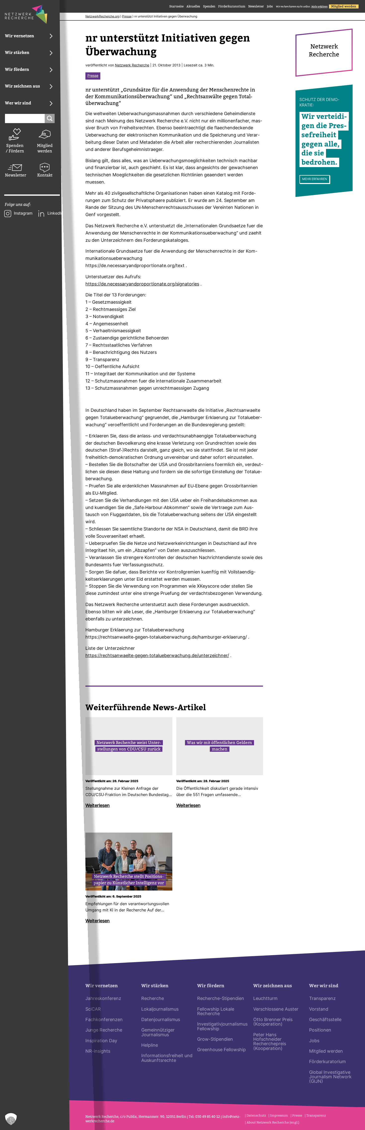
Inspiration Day (101, 1041)
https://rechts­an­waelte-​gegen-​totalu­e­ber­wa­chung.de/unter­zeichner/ (157, 656)
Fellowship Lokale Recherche (215, 1011)
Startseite (176, 6)
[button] (11, 1119)
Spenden (209, 6)
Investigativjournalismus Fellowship (222, 1026)
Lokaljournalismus (160, 1009)
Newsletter (15, 175)
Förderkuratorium (231, 6)
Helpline (149, 1045)
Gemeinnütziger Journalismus (158, 1032)
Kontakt (44, 175)
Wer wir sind (323, 986)
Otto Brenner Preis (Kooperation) (272, 1022)
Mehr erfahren (314, 179)
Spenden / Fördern (15, 148)
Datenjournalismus (160, 1020)
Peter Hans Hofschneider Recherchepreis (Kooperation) (269, 1042)
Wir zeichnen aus (272, 986)
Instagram (23, 214)
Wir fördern (210, 986)
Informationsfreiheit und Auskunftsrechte (166, 1058)
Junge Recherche (103, 1030)
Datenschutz (256, 1115)
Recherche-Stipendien (220, 998)
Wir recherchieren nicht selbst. (302, 6)
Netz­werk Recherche (132, 65)
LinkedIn (55, 214)
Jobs (270, 6)
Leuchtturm (265, 998)
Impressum (279, 1115)
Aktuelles (193, 6)
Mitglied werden (45, 148)
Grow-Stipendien (215, 1039)
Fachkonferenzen (104, 1020)
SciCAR (93, 1009)
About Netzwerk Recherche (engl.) (273, 1122)
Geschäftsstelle (325, 1020)
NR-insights (97, 1051)
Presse (127, 16)
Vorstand (318, 1009)
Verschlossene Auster (275, 1009)
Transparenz (322, 998)
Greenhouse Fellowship (221, 1050)
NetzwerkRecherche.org (102, 16)
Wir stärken (154, 986)
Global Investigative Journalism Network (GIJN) (330, 1077)
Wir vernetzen (101, 986)
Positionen (320, 1030)
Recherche (152, 998)
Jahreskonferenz (103, 998)
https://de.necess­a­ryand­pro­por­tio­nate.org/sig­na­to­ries (142, 284)
